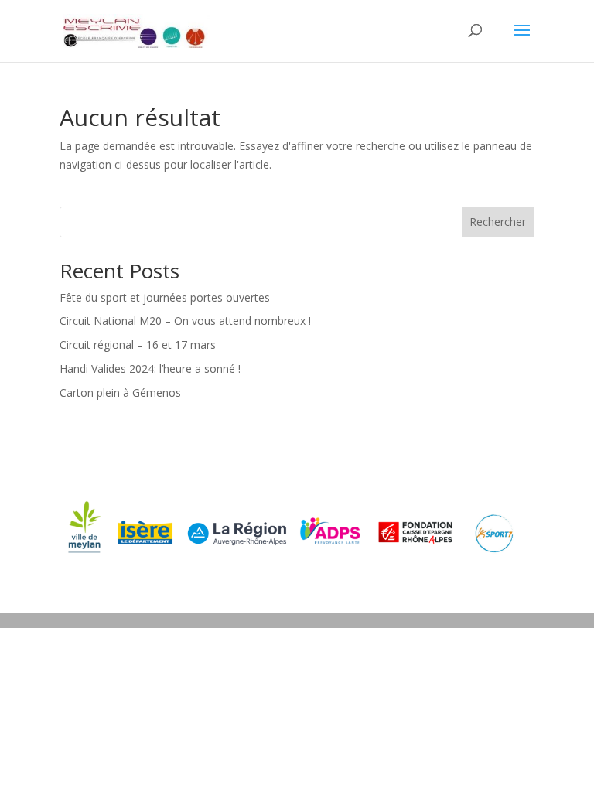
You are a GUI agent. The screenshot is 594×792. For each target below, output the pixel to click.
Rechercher (497, 221)
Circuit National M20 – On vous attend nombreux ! (185, 320)
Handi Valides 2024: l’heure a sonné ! (150, 368)
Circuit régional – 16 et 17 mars (138, 344)
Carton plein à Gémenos (120, 392)
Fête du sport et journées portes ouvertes (165, 297)
